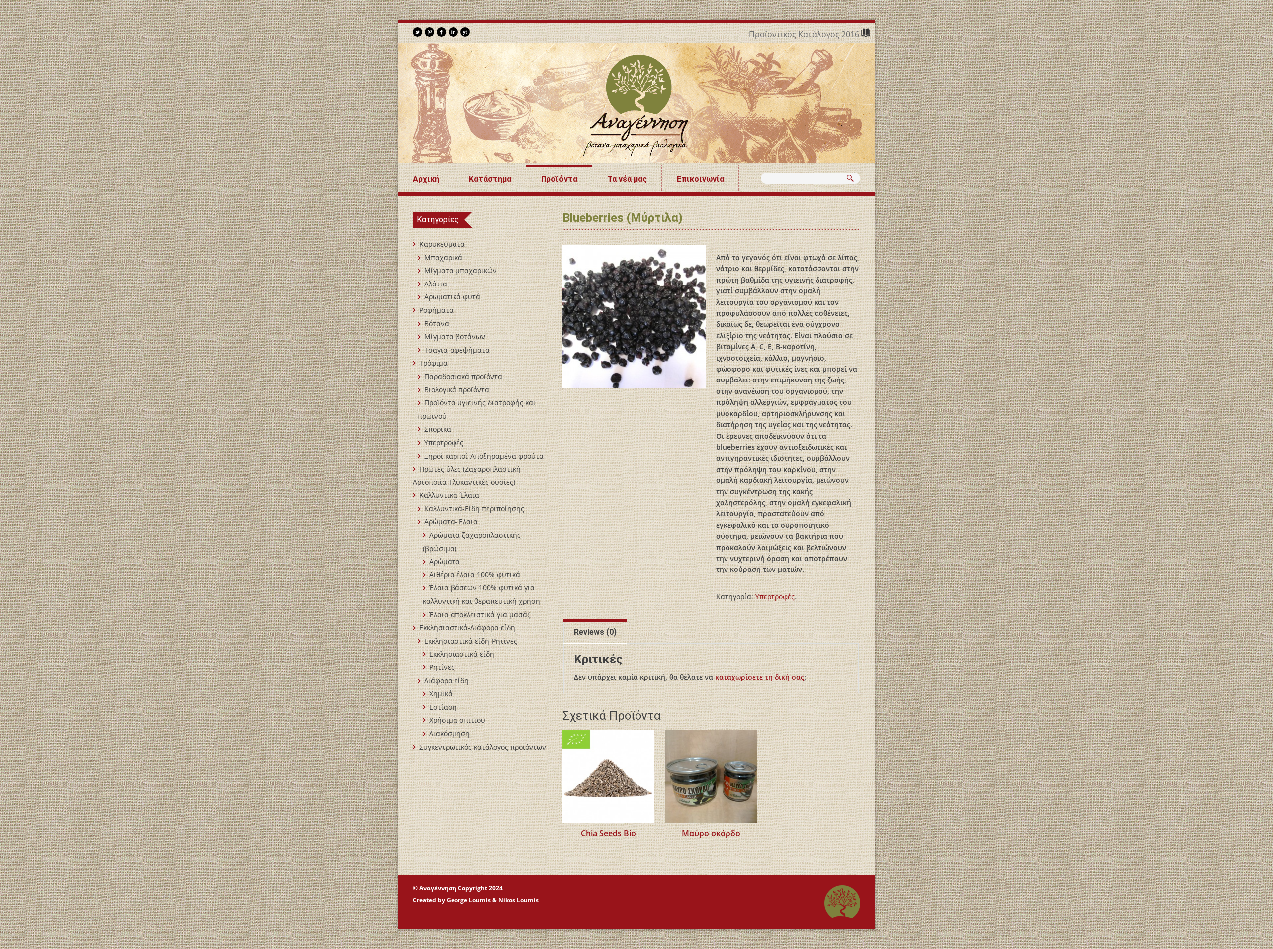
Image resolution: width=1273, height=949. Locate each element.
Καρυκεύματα (442, 244)
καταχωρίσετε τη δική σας (759, 677)
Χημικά (441, 693)
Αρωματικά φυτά (452, 296)
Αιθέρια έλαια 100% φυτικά (474, 574)
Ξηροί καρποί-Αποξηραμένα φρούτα (484, 456)
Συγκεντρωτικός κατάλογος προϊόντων (482, 747)
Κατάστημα (490, 179)
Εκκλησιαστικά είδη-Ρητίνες (470, 641)
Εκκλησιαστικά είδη (461, 654)
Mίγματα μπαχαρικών (460, 270)
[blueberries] (634, 316)
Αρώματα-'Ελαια (451, 521)
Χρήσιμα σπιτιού (457, 720)
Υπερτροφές (775, 596)
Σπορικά (437, 429)
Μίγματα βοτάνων (454, 336)
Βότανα (436, 323)
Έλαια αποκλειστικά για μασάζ (480, 614)
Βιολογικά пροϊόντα (456, 389)
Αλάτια (435, 283)
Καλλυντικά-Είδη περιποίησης (474, 508)
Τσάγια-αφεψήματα (457, 350)
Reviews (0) (595, 632)
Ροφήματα (436, 310)
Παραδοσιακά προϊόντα (463, 376)
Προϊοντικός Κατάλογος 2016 (805, 34)
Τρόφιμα (433, 363)
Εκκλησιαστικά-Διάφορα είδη (467, 627)
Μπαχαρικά (443, 257)
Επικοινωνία (700, 179)
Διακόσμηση (449, 733)
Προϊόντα (559, 179)
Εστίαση (443, 707)
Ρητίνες (442, 667)
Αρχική (426, 179)
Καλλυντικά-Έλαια (449, 495)
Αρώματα (444, 561)
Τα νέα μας (627, 179)
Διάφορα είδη (446, 680)
